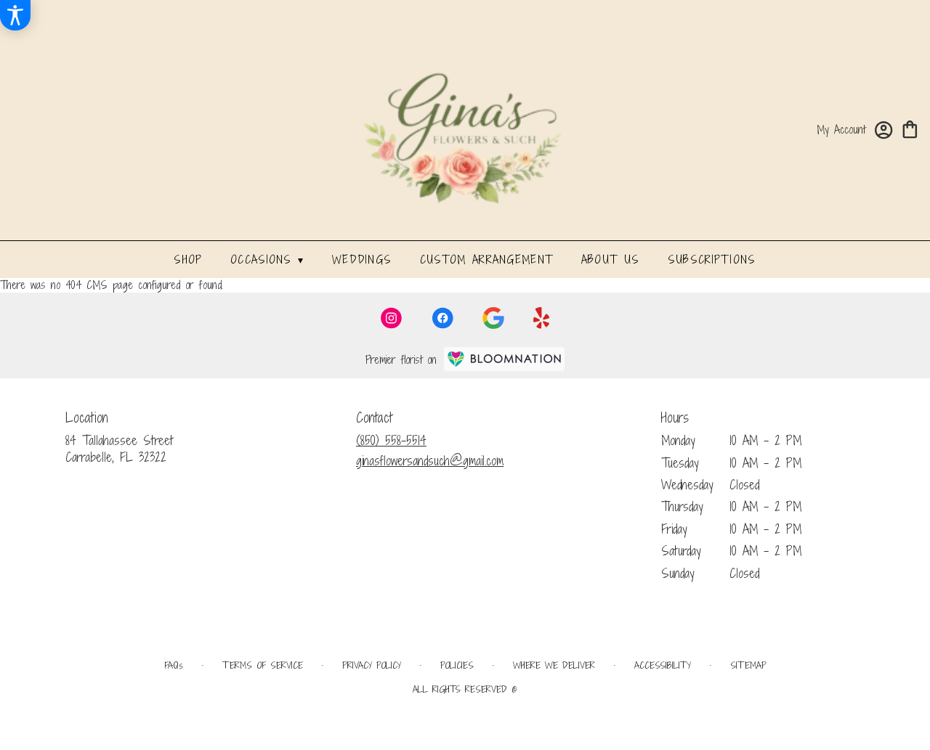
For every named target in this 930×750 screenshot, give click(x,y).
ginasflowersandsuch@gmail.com (430, 460)
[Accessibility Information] (15, 15)
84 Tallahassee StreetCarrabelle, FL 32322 (119, 448)
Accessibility (662, 665)
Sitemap (748, 665)
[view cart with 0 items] (910, 128)
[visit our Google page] (493, 318)
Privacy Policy (371, 665)
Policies (457, 665)
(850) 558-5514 (391, 440)
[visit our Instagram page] (391, 318)
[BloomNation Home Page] (504, 359)
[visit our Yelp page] (542, 318)
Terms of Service (262, 665)
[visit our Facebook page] (442, 318)
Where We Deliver (554, 665)
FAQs (173, 665)
